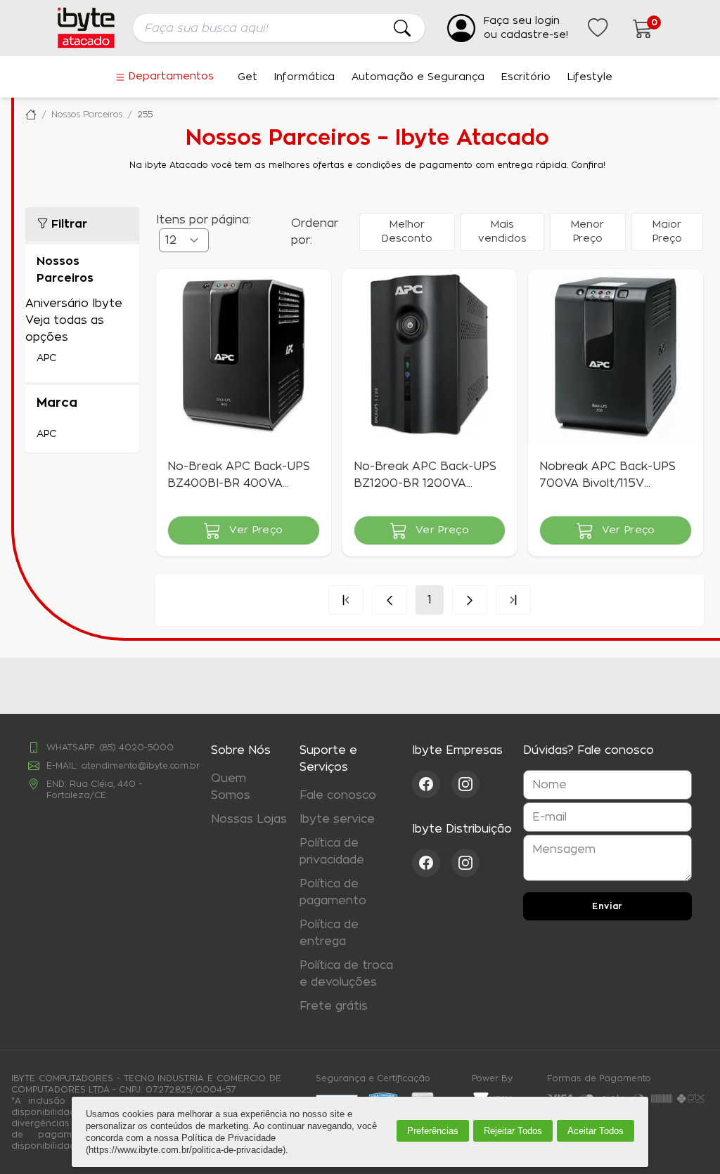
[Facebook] (431, 784)
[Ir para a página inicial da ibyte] (86, 27)
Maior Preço (667, 232)
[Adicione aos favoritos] (176, 289)
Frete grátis (334, 1006)
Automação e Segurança (418, 77)
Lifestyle (589, 77)
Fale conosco (338, 795)
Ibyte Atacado (31, 114)
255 (145, 114)
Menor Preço (587, 232)
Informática (304, 77)
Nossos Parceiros (86, 114)
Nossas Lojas (249, 819)
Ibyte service (337, 819)
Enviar (607, 906)
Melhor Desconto (407, 232)
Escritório (526, 77)
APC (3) (82, 358)
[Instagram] (465, 784)
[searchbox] (279, 28)
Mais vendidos (502, 232)
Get (247, 77)
